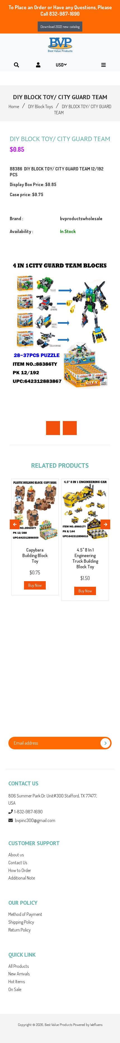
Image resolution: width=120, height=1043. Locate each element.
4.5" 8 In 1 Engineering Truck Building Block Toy (85, 558)
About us (16, 854)
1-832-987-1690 (28, 811)
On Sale (14, 989)
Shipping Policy (21, 922)
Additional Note (21, 878)
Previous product (53, 428)
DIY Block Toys (40, 106)
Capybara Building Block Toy (35, 555)
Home (14, 106)
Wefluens (96, 1024)
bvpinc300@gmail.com (35, 820)
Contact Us (17, 862)
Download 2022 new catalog (60, 26)
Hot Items (16, 981)
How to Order (19, 870)
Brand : (16, 218)
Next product (70, 428)
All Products (18, 966)
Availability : (21, 231)
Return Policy (19, 930)
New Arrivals (19, 974)
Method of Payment (25, 914)
